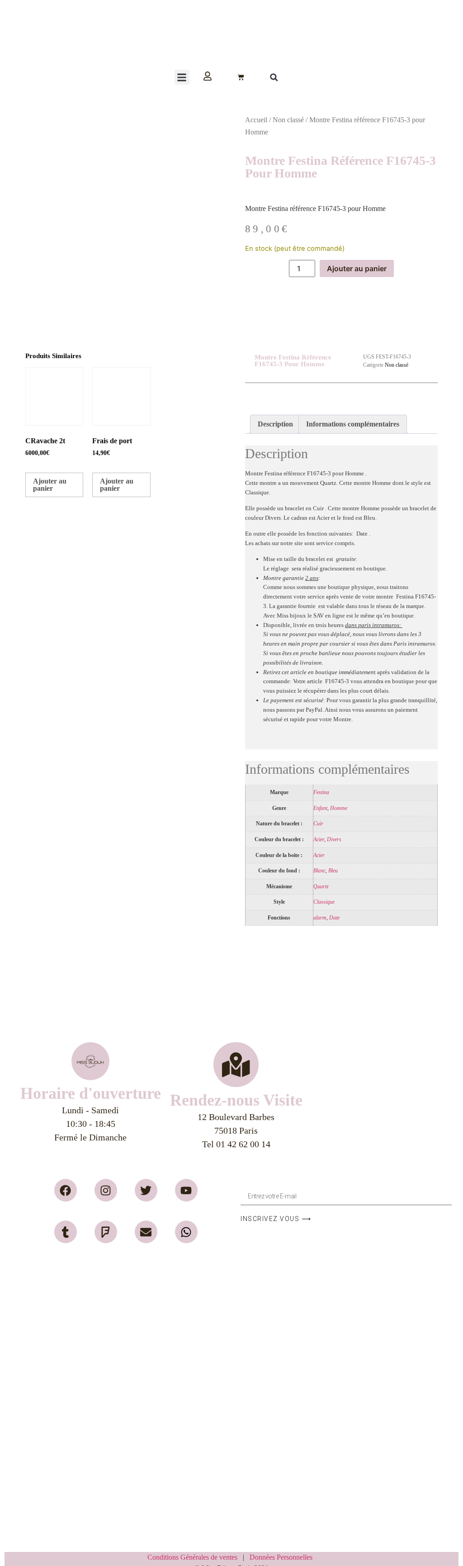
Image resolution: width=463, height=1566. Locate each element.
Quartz (321, 887)
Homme (338, 808)
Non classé (288, 120)
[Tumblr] (65, 1232)
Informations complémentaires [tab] (352, 424)
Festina (321, 792)
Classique (324, 902)
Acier (318, 840)
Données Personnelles (281, 1557)
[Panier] (240, 77)
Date (334, 918)
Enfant (320, 808)
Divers (334, 840)
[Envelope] (146, 1232)
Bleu (333, 871)
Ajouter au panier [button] (49, 484)
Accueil (256, 120)
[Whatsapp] (186, 1232)
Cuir (318, 824)
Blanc (319, 871)
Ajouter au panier (357, 268)
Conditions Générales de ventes (195, 1557)
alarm (319, 918)
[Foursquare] (105, 1232)
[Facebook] (65, 1190)
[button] (182, 77)
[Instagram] (105, 1190)
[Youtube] (186, 1190)
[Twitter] (146, 1190)
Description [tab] (275, 424)
